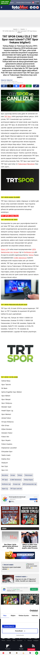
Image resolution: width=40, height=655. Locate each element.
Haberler (15, 29)
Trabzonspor (22, 164)
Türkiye (31, 255)
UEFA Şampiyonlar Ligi (29, 484)
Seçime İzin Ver (20, 635)
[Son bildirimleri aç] (36, 653)
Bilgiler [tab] (13, 615)
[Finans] (20, 555)
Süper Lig (4, 249)
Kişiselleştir (19, 631)
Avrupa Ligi (16, 484)
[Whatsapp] (29, 86)
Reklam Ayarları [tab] (24, 615)
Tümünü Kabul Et (9, 626)
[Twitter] (10, 86)
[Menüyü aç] (1, 7)
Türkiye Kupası (28, 479)
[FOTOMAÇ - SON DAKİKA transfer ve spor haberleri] (20, 7)
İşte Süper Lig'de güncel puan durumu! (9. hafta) (10, 546)
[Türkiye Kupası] (37, 7)
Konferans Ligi (29, 252)
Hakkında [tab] (35, 615)
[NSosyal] (16, 86)
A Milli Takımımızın (20, 258)
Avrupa (15, 252)
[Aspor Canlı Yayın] (31, 7)
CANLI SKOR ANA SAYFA (5, 2)
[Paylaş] (36, 86)
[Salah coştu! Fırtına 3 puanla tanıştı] (10, 515)
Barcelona (30, 164)
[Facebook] (4, 86)
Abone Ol (34, 589)
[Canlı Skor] (34, 7)
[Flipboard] (23, 86)
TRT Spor (7, 116)
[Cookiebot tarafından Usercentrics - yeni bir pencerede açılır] (30, 611)
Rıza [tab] (4, 615)
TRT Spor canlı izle (16, 488)
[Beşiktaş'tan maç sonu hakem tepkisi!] (29, 515)
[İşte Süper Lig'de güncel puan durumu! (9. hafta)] (10, 537)
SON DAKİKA (31, 649)
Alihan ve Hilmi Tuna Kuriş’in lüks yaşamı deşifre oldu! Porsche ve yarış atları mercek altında (30, 548)
